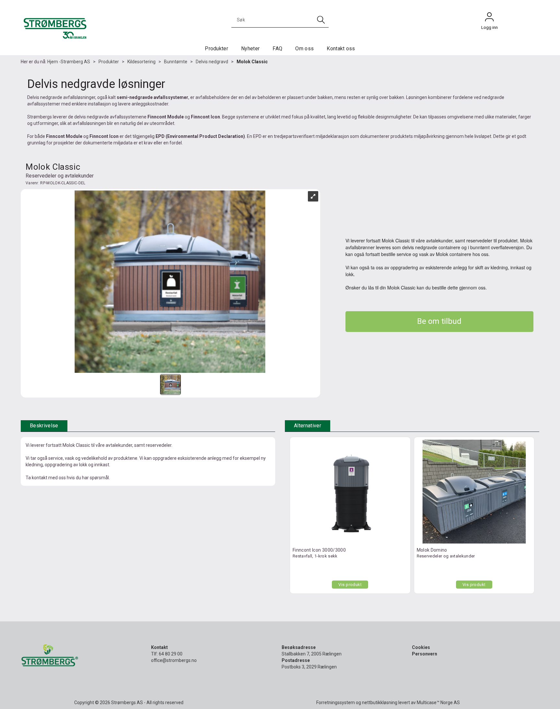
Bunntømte (175, 61)
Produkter (216, 48)
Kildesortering (141, 61)
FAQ (277, 48)
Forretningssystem (335, 702)
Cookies (421, 647)
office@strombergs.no (174, 660)
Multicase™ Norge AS (438, 702)
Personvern (424, 653)
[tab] (44, 426)
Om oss (304, 48)
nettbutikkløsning (379, 702)
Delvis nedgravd (212, 61)
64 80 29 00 (170, 653)
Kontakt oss (341, 48)
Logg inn (489, 18)
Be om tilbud (439, 321)
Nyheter (250, 48)
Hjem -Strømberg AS (68, 61)
